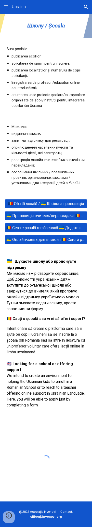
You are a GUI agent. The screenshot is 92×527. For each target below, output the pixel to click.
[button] (6, 7)
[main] (46, 26)
